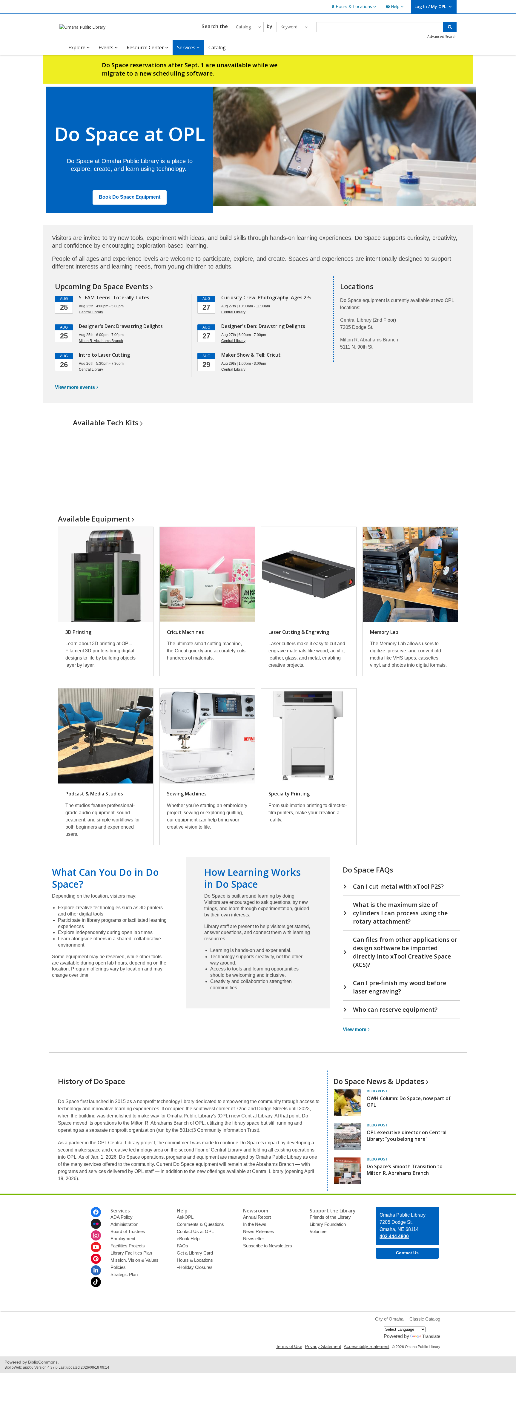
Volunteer (319, 1231)
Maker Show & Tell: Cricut (251, 355)
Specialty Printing (289, 793)
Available (94, 519)
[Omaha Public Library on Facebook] (96, 1212)
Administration (124, 1224)
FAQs (182, 1245)
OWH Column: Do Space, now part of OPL (409, 1101)
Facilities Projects (127, 1245)
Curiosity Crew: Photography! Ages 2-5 (266, 297)
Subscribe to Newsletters (267, 1245)
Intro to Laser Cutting (104, 355)
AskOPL (185, 1217)
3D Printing (78, 632)
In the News (254, 1224)
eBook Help (188, 1238)
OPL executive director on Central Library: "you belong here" (406, 1135)
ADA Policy (121, 1217)
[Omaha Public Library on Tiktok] (96, 1282)
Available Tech (106, 422)
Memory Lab (384, 632)
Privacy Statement (323, 1346)
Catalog (217, 47)
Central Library (355, 320)
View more (75, 387)
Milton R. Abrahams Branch (369, 339)
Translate (431, 1336)
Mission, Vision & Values (134, 1260)
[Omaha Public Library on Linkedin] (96, 1270)
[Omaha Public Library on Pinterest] (96, 1259)
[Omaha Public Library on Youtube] (96, 1247)
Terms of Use (289, 1346)
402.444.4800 (394, 1236)
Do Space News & (379, 1081)
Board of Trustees (127, 1231)
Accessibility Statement (366, 1346)
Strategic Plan (124, 1274)
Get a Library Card (195, 1252)
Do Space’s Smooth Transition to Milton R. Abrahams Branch (405, 1169)
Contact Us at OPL (195, 1231)
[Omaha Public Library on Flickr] (96, 1224)
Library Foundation (328, 1224)
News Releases (258, 1231)
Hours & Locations (195, 1260)
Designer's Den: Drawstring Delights (121, 326)
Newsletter (253, 1238)
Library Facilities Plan (131, 1252)
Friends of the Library (330, 1217)
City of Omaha (389, 1318)
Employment (122, 1238)
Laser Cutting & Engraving (298, 632)
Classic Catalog (424, 1318)
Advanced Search (442, 36)
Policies (118, 1267)
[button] (353, 6)
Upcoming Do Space (102, 286)
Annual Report (257, 1217)
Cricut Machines (185, 632)
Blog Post (377, 1091)
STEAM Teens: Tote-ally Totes (114, 297)
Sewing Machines (187, 793)
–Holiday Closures (195, 1267)
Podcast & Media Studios (94, 793)
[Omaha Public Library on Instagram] (96, 1235)
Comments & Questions (200, 1224)
